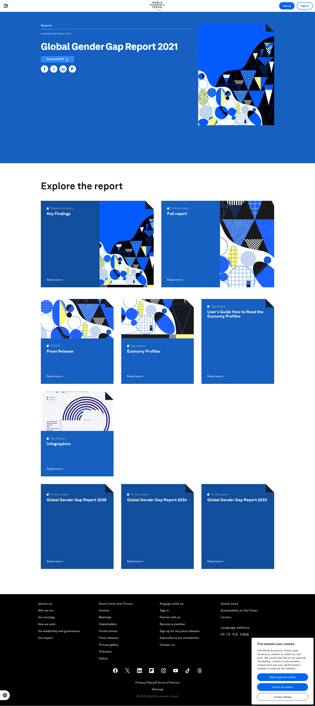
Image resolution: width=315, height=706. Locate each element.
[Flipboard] (72, 69)
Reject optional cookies (282, 677)
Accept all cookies (282, 687)
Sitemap (157, 689)
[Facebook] (44, 69)
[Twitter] (53, 69)
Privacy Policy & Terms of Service (157, 682)
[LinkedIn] (63, 69)
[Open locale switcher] (5, 695)
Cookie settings (282, 696)
